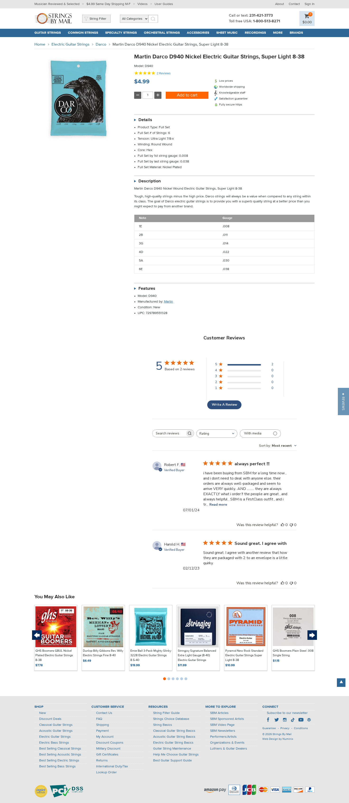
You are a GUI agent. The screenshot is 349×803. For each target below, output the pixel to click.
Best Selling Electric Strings (59, 760)
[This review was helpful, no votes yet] (282, 524)
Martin (168, 301)
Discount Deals (50, 719)
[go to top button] (341, 682)
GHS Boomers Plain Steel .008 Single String (293, 653)
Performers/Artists (223, 736)
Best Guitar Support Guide (172, 760)
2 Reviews (163, 73)
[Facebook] (268, 720)
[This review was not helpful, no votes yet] (291, 524)
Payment (102, 730)
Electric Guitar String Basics (173, 742)
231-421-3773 (261, 16)
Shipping (102, 725)
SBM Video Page (222, 725)
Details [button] (145, 120)
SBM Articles (219, 713)
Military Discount (108, 748)
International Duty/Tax (112, 766)
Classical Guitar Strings (56, 725)
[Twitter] (276, 720)
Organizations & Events (227, 742)
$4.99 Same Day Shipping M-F (108, 4)
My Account (104, 736)
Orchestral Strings (162, 32)
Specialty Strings (121, 32)
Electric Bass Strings (54, 742)
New (42, 713)
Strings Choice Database (171, 719)
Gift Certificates (107, 754)
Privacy (284, 728)
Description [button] (149, 181)
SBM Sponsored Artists (227, 719)
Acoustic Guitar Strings (56, 730)
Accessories (198, 32)
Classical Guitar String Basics (174, 730)
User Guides (164, 4)
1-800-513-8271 (266, 21)
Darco (101, 45)
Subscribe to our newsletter (287, 713)
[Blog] (308, 720)
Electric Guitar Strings (71, 45)
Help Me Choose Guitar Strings (176, 754)
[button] (343, 401)
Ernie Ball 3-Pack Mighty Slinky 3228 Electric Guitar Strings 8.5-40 (150, 655)
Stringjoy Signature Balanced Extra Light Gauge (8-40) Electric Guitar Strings (197, 655)
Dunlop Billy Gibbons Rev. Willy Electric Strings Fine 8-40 (103, 653)
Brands (296, 32)
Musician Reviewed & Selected (57, 4)
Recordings (255, 32)
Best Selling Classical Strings (60, 748)
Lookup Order (106, 772)
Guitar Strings (47, 32)
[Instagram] (284, 720)
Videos (142, 4)
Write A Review (224, 404)
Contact (294, 4)
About (279, 4)
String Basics (162, 725)
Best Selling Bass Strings (57, 766)
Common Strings (83, 32)
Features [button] (146, 288)
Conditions (301, 728)
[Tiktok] (292, 720)
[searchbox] (168, 433)
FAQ (99, 719)
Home (39, 45)
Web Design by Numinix (277, 739)
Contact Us (104, 713)
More (278, 32)
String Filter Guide (166, 713)
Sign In (310, 4)
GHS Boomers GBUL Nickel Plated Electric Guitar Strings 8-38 (54, 655)
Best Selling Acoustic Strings (60, 754)
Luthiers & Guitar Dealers (228, 748)
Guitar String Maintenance (172, 748)
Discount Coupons (109, 742)
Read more (218, 504)
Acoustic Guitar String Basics (174, 736)
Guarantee (269, 728)
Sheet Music (227, 32)
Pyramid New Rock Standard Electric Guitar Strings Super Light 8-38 (244, 655)
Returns (102, 760)
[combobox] (216, 433)
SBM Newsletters (222, 730)
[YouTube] (300, 720)
